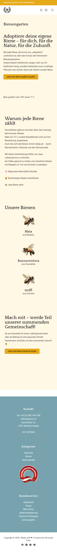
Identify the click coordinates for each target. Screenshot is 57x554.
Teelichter (28, 453)
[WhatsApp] (30, 545)
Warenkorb (28, 502)
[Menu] (52, 10)
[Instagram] (26, 545)
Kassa (28, 505)
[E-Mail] (34, 545)
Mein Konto (28, 509)
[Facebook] (22, 545)
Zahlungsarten (28, 520)
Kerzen (28, 456)
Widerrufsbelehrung (28, 513)
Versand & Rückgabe (28, 516)
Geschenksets (28, 460)
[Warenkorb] (46, 10)
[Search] (41, 10)
